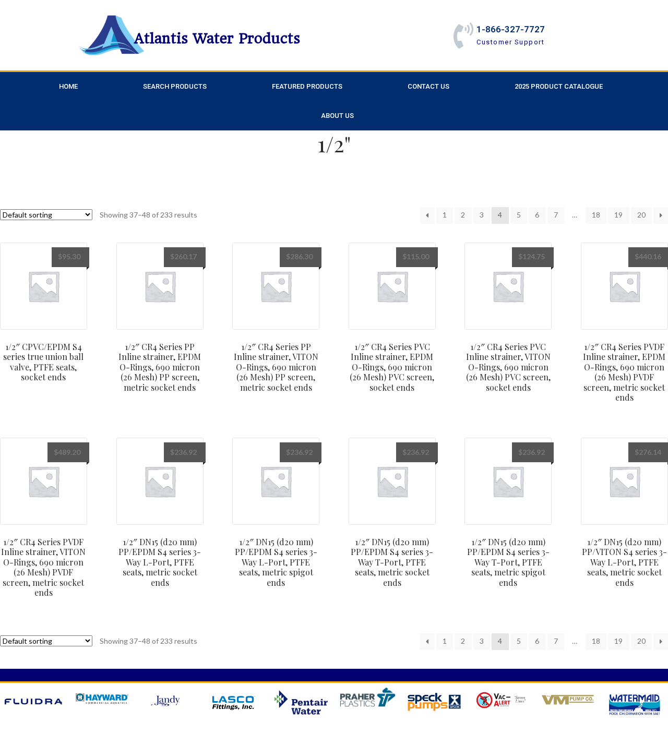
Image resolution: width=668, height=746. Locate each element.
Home (68, 86)
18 (596, 214)
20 (641, 214)
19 (618, 214)
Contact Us (428, 86)
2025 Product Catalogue (559, 86)
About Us (337, 115)
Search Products (175, 86)
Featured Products (307, 86)
